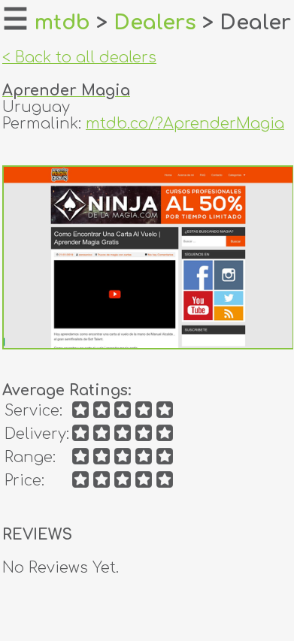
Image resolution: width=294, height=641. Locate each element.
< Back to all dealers (79, 58)
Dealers (155, 22)
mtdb (62, 22)
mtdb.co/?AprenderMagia (185, 124)
